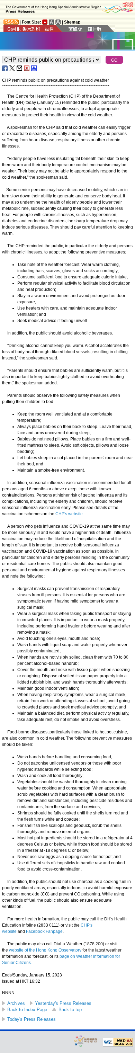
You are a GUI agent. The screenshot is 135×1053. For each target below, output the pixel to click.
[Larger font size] (51, 22)
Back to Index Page (27, 1009)
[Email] (20, 68)
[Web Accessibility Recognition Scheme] (85, 1041)
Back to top (70, 1009)
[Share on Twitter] (12, 68)
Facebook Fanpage (44, 931)
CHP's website (69, 513)
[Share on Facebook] (5, 68)
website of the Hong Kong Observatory (45, 950)
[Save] (27, 68)
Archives (16, 1003)
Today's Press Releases (31, 1019)
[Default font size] (45, 22)
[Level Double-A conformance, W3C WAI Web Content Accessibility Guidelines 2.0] (118, 1042)
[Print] (34, 68)
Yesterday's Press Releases (63, 1003)
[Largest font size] (58, 22)
